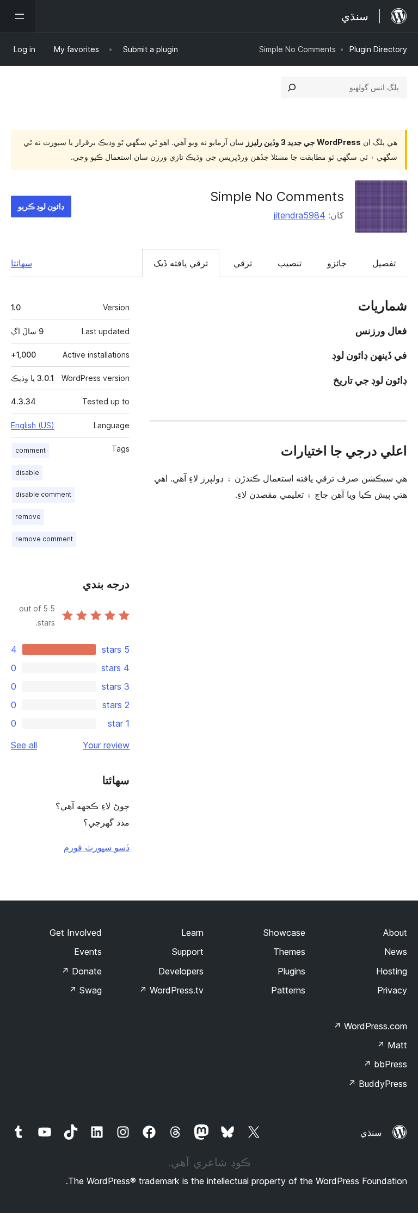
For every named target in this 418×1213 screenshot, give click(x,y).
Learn (192, 932)
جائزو (337, 263)
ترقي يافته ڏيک (180, 263)
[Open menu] (17, 16)
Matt (392, 1045)
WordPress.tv (171, 990)
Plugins (291, 971)
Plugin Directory (378, 49)
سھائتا (21, 263)
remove (28, 516)
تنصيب (290, 263)
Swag (85, 990)
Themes (289, 951)
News (395, 951)
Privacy (392, 990)
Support (188, 951)
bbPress (385, 1064)
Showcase (284, 932)
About (395, 932)
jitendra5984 (299, 215)
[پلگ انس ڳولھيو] (292, 87)
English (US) (32, 425)
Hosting (391, 971)
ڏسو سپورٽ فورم (97, 847)
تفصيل (384, 263)
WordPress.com (370, 1026)
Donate (81, 971)
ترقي (242, 263)
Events (88, 951)
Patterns (288, 990)
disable (27, 472)
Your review (106, 745)
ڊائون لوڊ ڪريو (41, 206)
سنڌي (371, 1132)
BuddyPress (377, 1083)
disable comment (43, 494)
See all (24, 745)
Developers (181, 971)
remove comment (44, 539)
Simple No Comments (277, 196)
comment (30, 450)
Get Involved (76, 932)
